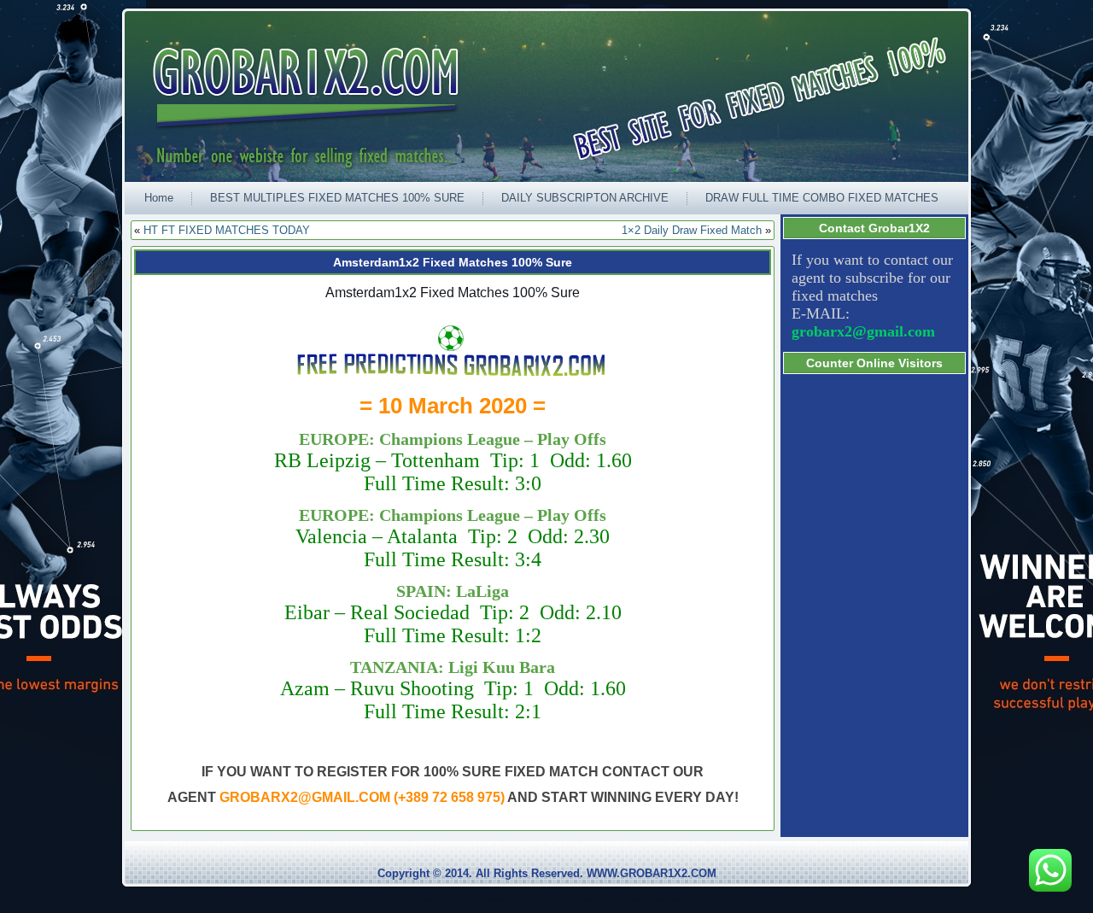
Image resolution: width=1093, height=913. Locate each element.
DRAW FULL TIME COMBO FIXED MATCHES (821, 197)
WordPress (481, 899)
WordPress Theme (559, 899)
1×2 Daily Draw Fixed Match (692, 230)
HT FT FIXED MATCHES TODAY (226, 230)
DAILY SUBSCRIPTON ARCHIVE (585, 197)
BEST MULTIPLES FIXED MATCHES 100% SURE (337, 197)
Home (158, 197)
